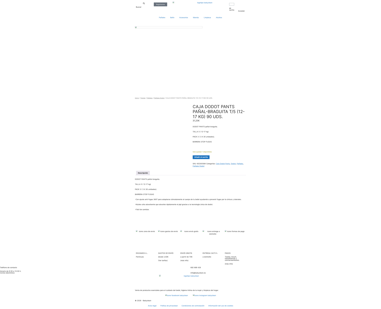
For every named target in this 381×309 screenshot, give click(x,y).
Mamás (196, 18)
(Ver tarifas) (163, 260)
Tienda (142, 98)
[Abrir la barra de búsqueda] (144, 3)
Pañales (162, 18)
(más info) (184, 260)
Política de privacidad (169, 306)
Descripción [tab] (143, 173)
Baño (172, 18)
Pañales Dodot (159, 98)
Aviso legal (152, 306)
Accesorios (183, 18)
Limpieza (207, 18)
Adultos (219, 18)
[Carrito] (231, 4)
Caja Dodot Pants (223, 164)
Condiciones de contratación (193, 306)
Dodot (233, 164)
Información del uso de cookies (220, 306)
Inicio (137, 98)
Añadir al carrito (201, 157)
